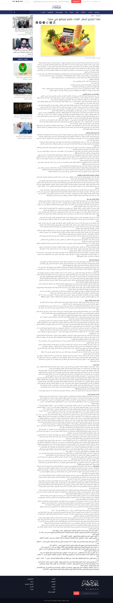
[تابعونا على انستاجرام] (14, 1)
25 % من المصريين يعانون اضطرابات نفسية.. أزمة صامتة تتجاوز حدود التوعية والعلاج (24, 136)
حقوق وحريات (59, 12)
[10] (79, 464)
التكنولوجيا (50, 12)
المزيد (43, 12)
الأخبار (90, 12)
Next (28, 1)
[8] (76, 389)
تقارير (77, 12)
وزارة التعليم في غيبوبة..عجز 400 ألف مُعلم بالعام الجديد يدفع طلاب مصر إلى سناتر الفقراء (23, 117)
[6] (42, 297)
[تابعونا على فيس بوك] (22, 1)
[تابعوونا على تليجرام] (18, 1)
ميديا (32, 589)
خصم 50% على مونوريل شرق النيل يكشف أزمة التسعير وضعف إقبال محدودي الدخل (24, 31)
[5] (78, 256)
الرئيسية (97, 12)
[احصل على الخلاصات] (13, 1)
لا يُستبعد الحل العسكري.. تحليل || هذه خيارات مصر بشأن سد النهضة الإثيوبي (51, 1)
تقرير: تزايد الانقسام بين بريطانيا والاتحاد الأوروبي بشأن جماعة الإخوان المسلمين (23, 77)
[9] (39, 416)
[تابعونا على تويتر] (20, 1)
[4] (98, 215)
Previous (26, 1)
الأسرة (31, 587)
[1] (50, 112)
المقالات (83, 12)
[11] (91, 488)
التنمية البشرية (29, 584)
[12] (47, 505)
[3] (83, 164)
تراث (66, 12)
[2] (76, 153)
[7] (91, 361)
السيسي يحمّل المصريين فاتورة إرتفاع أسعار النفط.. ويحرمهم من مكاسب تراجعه (23, 97)
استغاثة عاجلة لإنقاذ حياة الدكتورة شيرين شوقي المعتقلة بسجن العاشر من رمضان (23, 52)
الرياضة (71, 12)
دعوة (32, 582)
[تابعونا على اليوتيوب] (16, 1)
